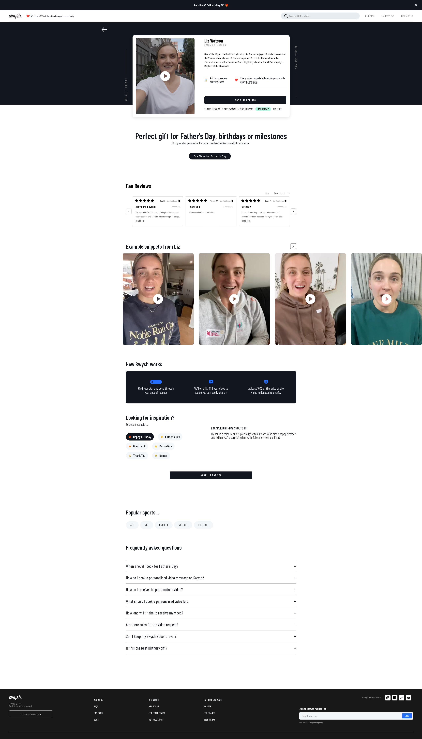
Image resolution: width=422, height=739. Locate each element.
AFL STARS (154, 699)
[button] (293, 246)
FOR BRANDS (209, 712)
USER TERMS (209, 719)
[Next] (293, 211)
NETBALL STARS (156, 719)
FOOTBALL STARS (157, 712)
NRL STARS (154, 706)
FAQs (96, 706)
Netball (126, 96)
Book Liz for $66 (210, 475)
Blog (96, 719)
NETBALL (183, 525)
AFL (132, 525)
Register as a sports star (30, 713)
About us (98, 699)
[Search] (286, 16)
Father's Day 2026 (213, 699)
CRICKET (163, 525)
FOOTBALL (203, 525)
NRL (147, 525)
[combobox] (320, 16)
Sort (267, 193)
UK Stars (208, 706)
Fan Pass (98, 712)
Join (407, 715)
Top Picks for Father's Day (210, 156)
